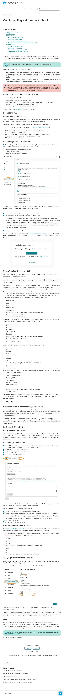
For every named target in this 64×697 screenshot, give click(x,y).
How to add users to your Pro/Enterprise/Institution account (19, 679)
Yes (28, 648)
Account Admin (15, 9)
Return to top (7, 663)
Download (12, 639)
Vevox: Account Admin (26, 9)
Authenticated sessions (9, 676)
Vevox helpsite (6, 9)
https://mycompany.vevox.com (41, 127)
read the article (17, 109)
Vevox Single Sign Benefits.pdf (13, 637)
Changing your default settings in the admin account (17, 682)
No (36, 648)
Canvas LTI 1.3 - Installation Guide (12, 670)
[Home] (12, 2)
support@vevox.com (14, 633)
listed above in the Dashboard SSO (14, 528)
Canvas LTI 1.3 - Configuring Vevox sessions (15, 673)
